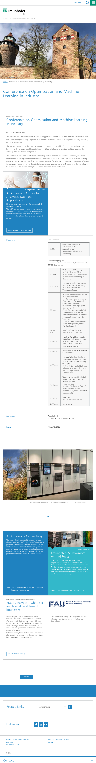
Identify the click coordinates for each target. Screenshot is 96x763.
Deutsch (78, 3)
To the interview (15, 654)
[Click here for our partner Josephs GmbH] (70, 540)
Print (26, 677)
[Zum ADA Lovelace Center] (25, 180)
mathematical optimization (79, 572)
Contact (9, 742)
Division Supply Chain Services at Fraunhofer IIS (19, 19)
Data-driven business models (17, 740)
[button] (46, 517)
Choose (70, 707)
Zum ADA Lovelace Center (19, 230)
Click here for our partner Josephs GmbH (68, 590)
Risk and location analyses (59, 740)
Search (87, 2)
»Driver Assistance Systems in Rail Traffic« (66, 569)
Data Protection (12, 745)
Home (5, 82)
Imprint (51, 742)
